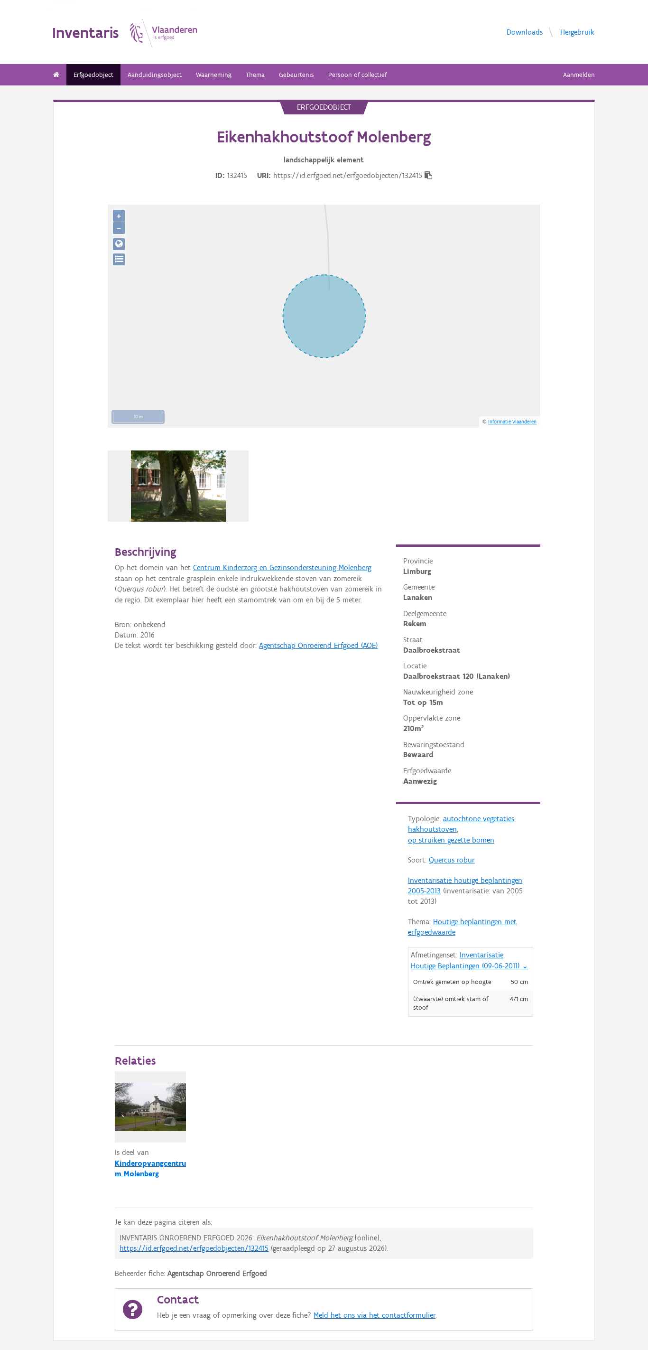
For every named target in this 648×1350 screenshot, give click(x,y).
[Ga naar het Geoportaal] (119, 244)
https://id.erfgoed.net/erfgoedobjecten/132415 (194, 1248)
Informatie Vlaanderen (512, 421)
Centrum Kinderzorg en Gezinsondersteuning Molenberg (282, 567)
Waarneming (213, 75)
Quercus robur (452, 859)
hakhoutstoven (432, 829)
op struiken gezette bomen (451, 839)
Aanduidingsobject (155, 75)
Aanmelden (579, 75)
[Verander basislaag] (119, 259)
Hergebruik (577, 31)
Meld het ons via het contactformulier (374, 1315)
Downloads (525, 31)
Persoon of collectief (357, 75)
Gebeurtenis (296, 75)
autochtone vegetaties (478, 818)
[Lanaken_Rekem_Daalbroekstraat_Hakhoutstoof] (178, 486)
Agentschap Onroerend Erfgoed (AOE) (318, 645)
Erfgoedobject (93, 75)
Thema (255, 75)
